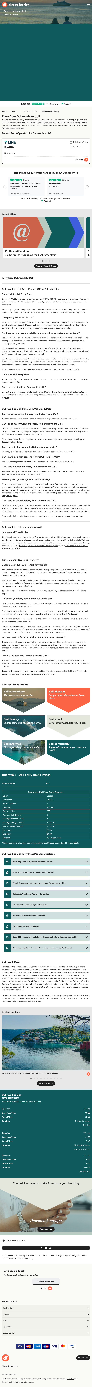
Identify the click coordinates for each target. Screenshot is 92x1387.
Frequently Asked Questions (73, 591)
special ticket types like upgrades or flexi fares (56, 580)
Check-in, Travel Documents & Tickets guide (38, 546)
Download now (46, 1229)
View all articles (46, 1083)
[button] (47, 861)
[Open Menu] (88, 4)
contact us (70, 1379)
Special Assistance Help (47, 493)
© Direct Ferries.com (9, 1375)
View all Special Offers (46, 266)
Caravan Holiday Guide (12, 442)
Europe (15, 112)
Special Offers (23, 325)
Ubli (35, 112)
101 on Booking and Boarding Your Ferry (39, 591)
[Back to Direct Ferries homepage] (15, 4)
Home (4, 112)
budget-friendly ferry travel (36, 369)
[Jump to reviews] (46, 104)
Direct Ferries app (70, 614)
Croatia (26, 112)
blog (7, 398)
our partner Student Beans (25, 351)
